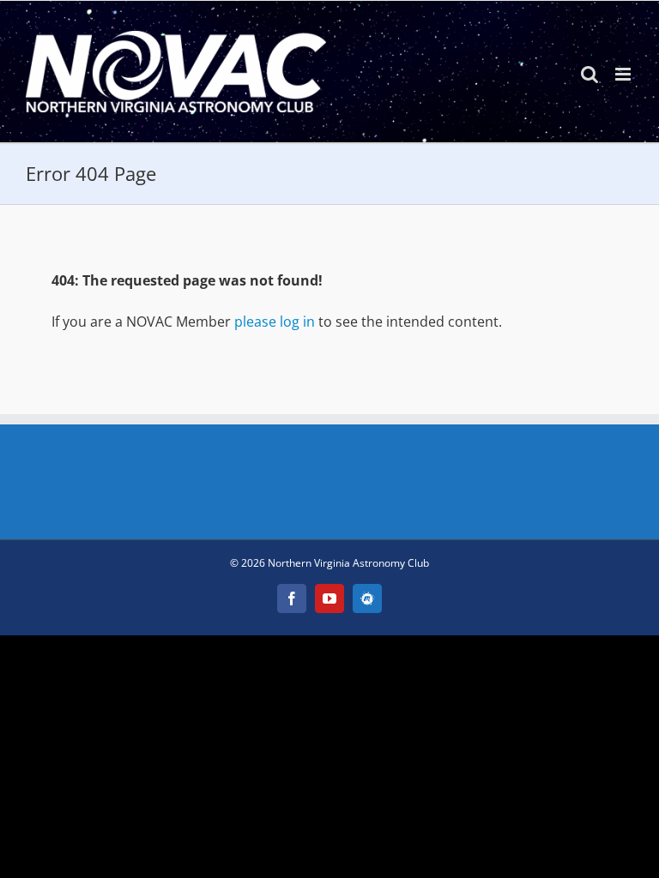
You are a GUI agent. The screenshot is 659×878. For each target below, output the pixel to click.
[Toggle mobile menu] (624, 74)
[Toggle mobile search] (589, 74)
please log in (274, 321)
